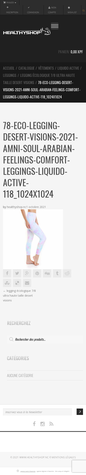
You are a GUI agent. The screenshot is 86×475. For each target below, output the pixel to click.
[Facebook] (34, 424)
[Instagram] (42, 424)
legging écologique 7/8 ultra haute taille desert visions (19, 295)
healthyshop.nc (16, 207)
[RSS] (51, 424)
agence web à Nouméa (27, 471)
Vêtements (46, 68)
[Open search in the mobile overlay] (84, 10)
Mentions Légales (64, 457)
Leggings (9, 75)
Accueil (9, 68)
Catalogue (26, 68)
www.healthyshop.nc (34, 457)
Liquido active (68, 68)
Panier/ (70, 51)
